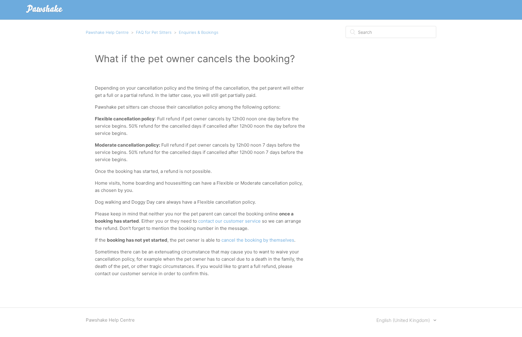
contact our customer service (229, 221)
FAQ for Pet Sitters (154, 32)
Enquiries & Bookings (198, 32)
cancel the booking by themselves (257, 240)
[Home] (44, 13)
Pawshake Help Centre (107, 32)
